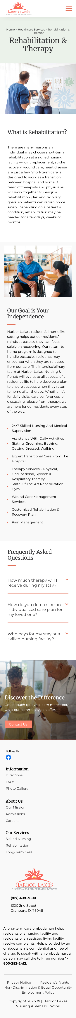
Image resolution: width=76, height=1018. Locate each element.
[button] (69, 8)
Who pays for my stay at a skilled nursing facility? (34, 636)
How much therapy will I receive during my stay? (32, 583)
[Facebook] (8, 757)
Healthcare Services (31, 29)
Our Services (17, 832)
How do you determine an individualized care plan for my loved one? (35, 609)
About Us (14, 801)
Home (10, 29)
